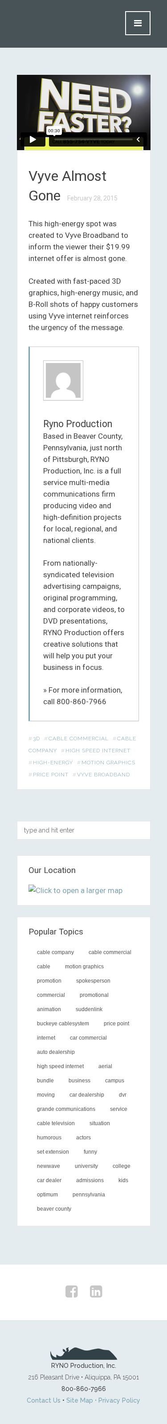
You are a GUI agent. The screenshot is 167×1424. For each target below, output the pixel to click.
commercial (51, 995)
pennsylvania (89, 1194)
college (121, 1166)
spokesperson (93, 981)
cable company (55, 952)
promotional (94, 995)
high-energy (53, 762)
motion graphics (108, 762)
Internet (46, 1038)
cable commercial (79, 738)
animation (49, 1009)
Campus (114, 1080)
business (79, 1080)
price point (51, 774)
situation (100, 1123)
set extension (53, 1152)
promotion (49, 981)
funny (90, 1152)
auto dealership (56, 1052)
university (86, 1166)
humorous (49, 1137)
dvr (122, 1095)
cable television (56, 1123)
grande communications (66, 1109)
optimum (47, 1194)
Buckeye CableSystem (63, 1023)
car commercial (88, 1038)
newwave (48, 1166)
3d (36, 738)
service (118, 1109)
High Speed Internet (97, 750)
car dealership (86, 1095)
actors (83, 1137)
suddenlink (89, 1009)
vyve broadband (103, 774)
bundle (45, 1080)
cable (43, 966)
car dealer (49, 1180)
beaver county (54, 1209)
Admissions (90, 1180)
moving (46, 1095)
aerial (105, 1066)
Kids (123, 1180)
